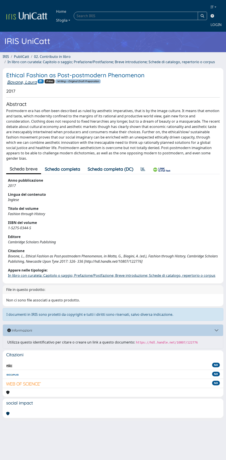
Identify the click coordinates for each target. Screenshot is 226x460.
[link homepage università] (27, 16)
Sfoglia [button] (62, 20)
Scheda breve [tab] (24, 169)
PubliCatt (21, 56)
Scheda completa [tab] (62, 169)
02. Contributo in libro (52, 56)
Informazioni (21, 330)
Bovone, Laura (22, 82)
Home (61, 11)
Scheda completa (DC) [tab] (110, 169)
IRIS (6, 56)
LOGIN (216, 24)
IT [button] (212, 7)
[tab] (143, 169)
